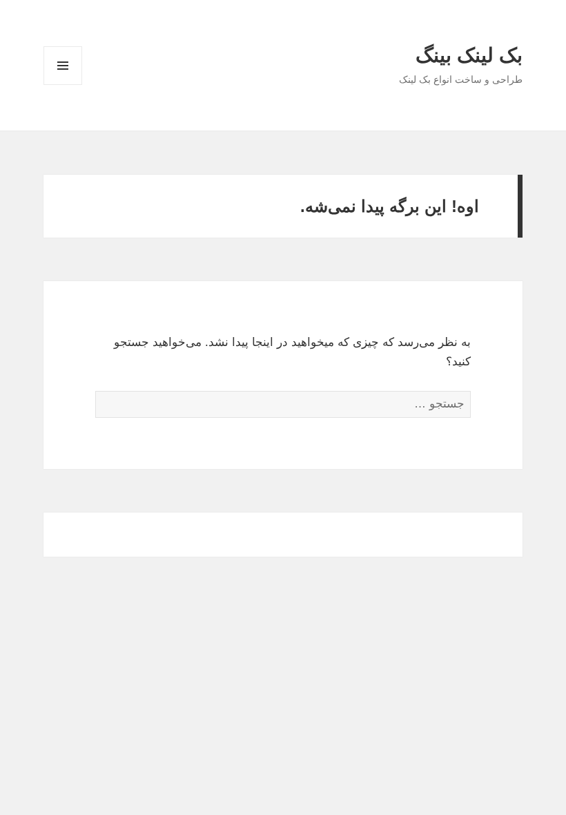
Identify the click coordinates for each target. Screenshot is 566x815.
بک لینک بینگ (469, 55)
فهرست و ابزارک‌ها (63, 84)
